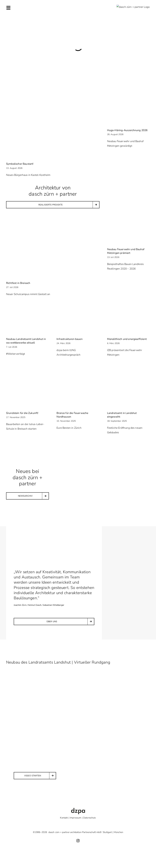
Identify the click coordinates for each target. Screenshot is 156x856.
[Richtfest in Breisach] (52, 247)
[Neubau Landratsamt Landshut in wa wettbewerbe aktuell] (27, 320)
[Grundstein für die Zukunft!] (27, 394)
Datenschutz (89, 817)
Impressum (75, 817)
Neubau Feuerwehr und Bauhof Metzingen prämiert (125, 251)
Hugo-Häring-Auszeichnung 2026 (127, 130)
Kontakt (64, 817)
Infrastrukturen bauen (69, 339)
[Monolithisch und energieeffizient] (128, 320)
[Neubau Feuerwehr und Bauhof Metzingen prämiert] (128, 230)
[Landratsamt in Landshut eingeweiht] (128, 394)
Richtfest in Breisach (18, 283)
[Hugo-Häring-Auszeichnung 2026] (128, 111)
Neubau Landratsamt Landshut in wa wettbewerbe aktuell (26, 340)
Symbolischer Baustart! (20, 164)
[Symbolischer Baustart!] (52, 128)
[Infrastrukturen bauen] (78, 320)
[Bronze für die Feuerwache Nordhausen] (78, 394)
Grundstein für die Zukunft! (22, 413)
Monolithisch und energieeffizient (127, 339)
